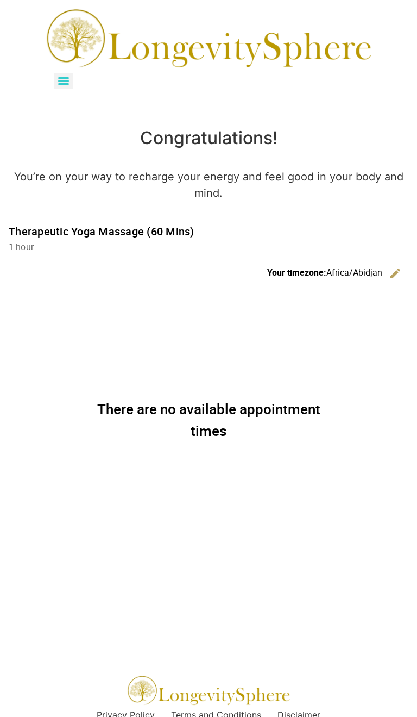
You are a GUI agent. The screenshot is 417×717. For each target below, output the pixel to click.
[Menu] (63, 81)
